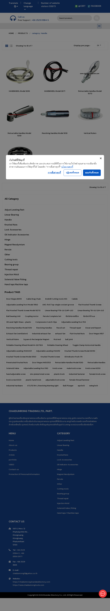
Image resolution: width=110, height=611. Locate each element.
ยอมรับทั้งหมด (92, 172)
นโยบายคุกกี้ (67, 166)
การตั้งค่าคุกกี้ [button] (54, 172)
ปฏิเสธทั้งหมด (72, 172)
